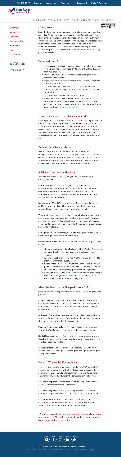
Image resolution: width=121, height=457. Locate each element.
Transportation (17, 41)
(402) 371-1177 (17, 70)
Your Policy (108, 20)
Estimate (14, 36)
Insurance (39, 20)
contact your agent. (70, 107)
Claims (75, 20)
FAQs (96, 20)
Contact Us (57, 449)
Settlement (15, 45)
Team (12, 50)
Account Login (87, 449)
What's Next (16, 32)
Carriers (86, 20)
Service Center (72, 449)
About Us (45, 449)
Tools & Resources (58, 20)
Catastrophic (16, 54)
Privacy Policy (33, 449)
